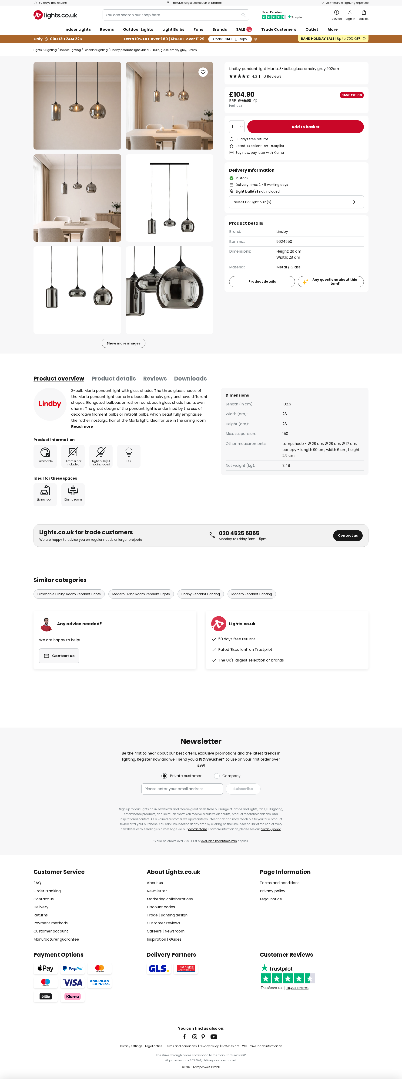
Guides (175, 939)
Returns (41, 915)
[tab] (59, 378)
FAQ (37, 882)
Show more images (124, 343)
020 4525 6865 (239, 533)
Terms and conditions (279, 882)
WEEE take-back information (262, 1046)
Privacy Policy (209, 1046)
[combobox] (176, 15)
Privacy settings (131, 1046)
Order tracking (47, 891)
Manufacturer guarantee (56, 939)
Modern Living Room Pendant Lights (141, 594)
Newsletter (157, 891)
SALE (240, 29)
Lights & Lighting (45, 50)
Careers (154, 931)
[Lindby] (50, 404)
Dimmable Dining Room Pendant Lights (69, 594)
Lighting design (174, 915)
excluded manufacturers (219, 841)
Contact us (348, 535)
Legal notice (271, 899)
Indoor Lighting (70, 50)
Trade (152, 915)
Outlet (311, 29)
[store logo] (55, 15)
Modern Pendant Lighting (251, 594)
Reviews (155, 378)
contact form (197, 829)
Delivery (41, 907)
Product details (114, 378)
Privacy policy (272, 891)
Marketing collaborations (170, 899)
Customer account (51, 931)
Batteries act (230, 1046)
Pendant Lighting (96, 50)
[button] (77, 198)
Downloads (190, 378)
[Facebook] (187, 1037)
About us (155, 882)
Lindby (282, 231)
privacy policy (271, 829)
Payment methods (51, 923)
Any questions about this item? (334, 281)
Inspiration (156, 939)
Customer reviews (163, 923)
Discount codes (161, 907)
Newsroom (174, 931)
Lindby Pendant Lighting (200, 594)
